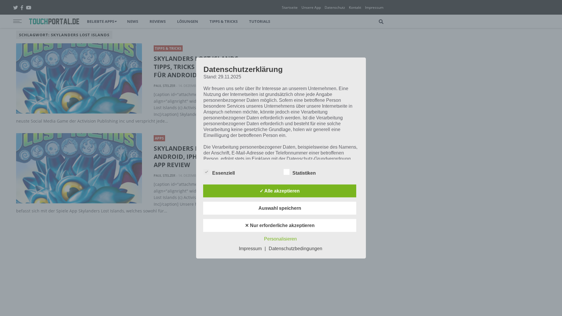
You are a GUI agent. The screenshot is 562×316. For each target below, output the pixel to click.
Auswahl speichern (279, 208)
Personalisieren (280, 238)
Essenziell (223, 173)
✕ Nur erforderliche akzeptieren (280, 225)
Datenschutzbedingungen (295, 248)
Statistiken (304, 173)
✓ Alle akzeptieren (280, 190)
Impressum (250, 248)
